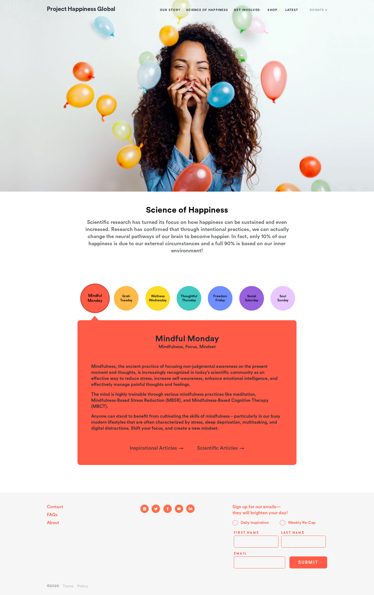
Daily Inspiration (255, 523)
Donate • (318, 9)
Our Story (170, 9)
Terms (68, 586)
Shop (273, 9)
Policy (82, 586)
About (53, 523)
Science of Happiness (207, 9)
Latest (291, 9)
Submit (308, 562)
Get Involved (248, 9)
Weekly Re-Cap (301, 523)
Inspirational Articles (153, 448)
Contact (55, 507)
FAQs (52, 515)
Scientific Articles (217, 448)
